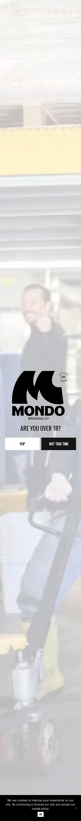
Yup (22, 443)
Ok (40, 814)
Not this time (58, 443)
